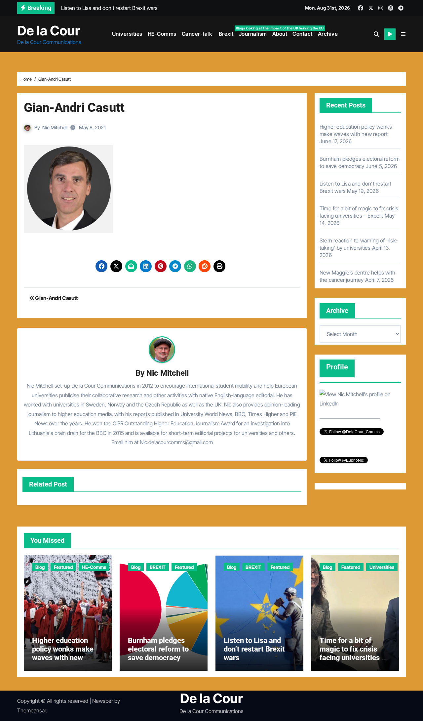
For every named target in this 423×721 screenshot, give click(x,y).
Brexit (226, 31)
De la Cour (48, 30)
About (280, 33)
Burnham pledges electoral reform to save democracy (158, 649)
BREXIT (158, 567)
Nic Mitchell (54, 127)
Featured (63, 567)
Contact (302, 33)
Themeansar (31, 710)
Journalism (253, 33)
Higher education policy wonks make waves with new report (63, 653)
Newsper (102, 701)
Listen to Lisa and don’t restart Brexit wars (254, 649)
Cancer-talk (197, 33)
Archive (328, 33)
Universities (127, 33)
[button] (403, 34)
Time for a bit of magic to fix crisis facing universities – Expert (353, 653)
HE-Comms (162, 33)
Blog (40, 567)
